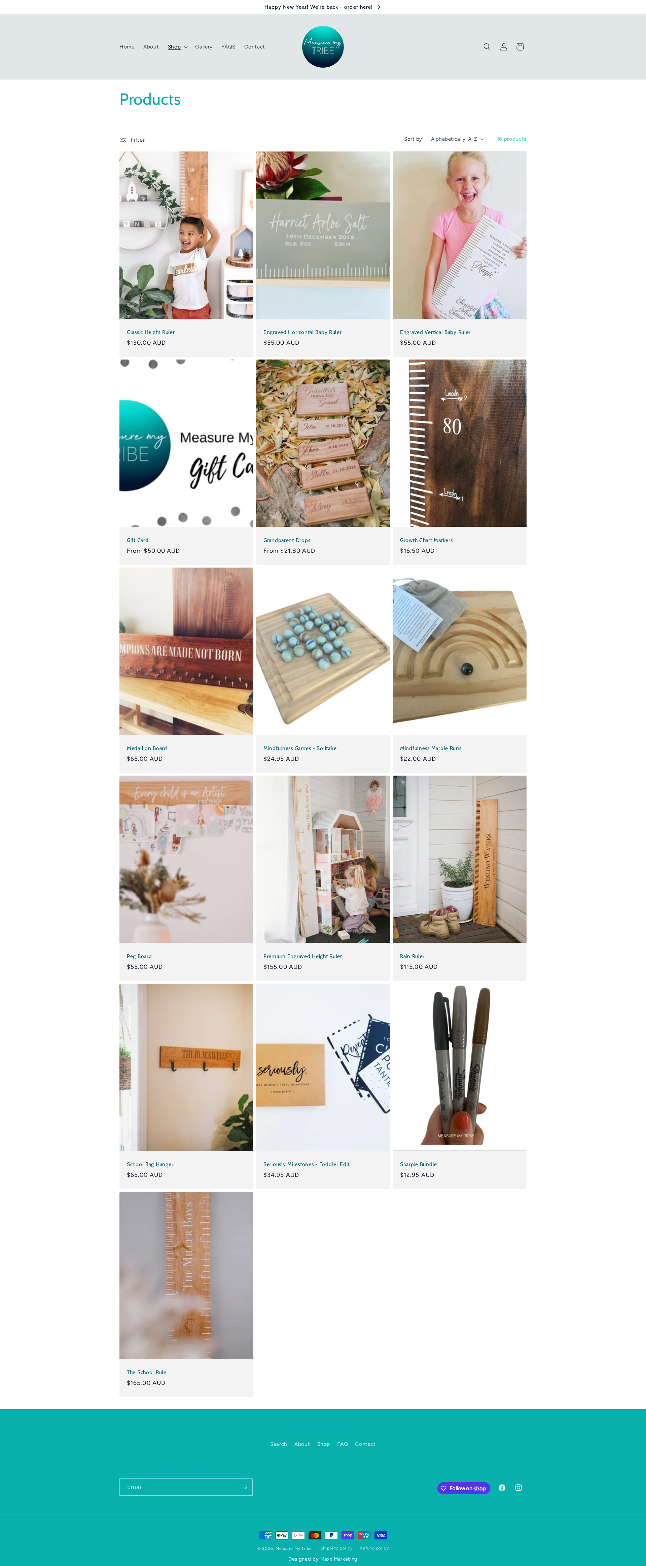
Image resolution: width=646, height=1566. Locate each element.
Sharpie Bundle (418, 1164)
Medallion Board (147, 748)
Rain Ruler (412, 956)
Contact (365, 1444)
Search (278, 1444)
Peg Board (139, 956)
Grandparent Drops (286, 540)
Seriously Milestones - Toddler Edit (306, 1164)
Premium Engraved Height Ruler (302, 956)
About (302, 1444)
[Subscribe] (244, 1487)
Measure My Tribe (294, 1548)
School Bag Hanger (150, 1164)
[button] (177, 47)
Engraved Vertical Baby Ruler (435, 332)
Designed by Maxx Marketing (323, 1559)
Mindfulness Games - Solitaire (300, 748)
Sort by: (414, 139)
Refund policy (374, 1548)
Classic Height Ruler (151, 332)
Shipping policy (336, 1548)
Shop (323, 1444)
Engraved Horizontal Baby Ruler (302, 332)
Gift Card (137, 540)
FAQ (342, 1444)
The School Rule (147, 1372)
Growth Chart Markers (426, 540)
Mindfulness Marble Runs (431, 748)
